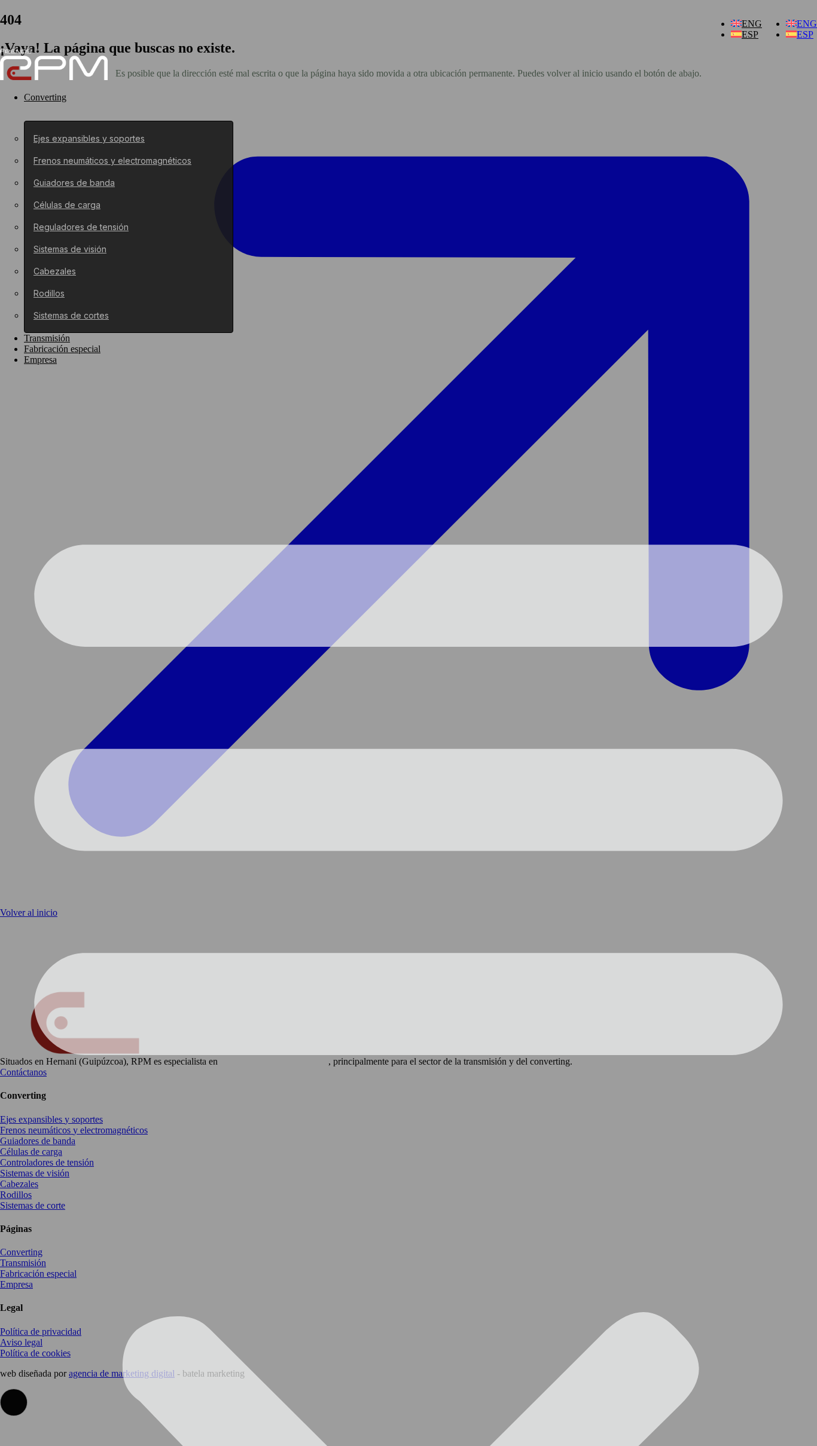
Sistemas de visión (69, 249)
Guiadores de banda (74, 183)
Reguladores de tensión (81, 227)
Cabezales (54, 271)
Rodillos (49, 293)
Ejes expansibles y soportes (89, 138)
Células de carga (66, 205)
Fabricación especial (62, 349)
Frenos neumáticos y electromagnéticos (112, 160)
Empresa (40, 359)
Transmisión (47, 338)
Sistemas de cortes (71, 315)
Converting (45, 97)
